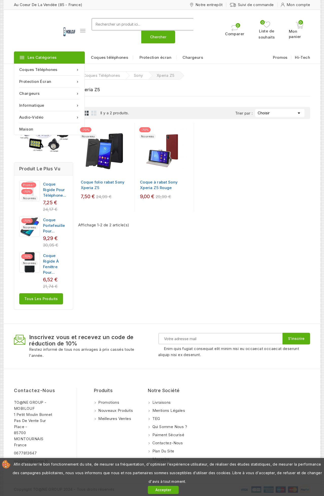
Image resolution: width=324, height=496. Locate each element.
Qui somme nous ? (169, 426)
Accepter (163, 490)
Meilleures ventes (114, 418)
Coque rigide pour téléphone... (54, 190)
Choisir (280, 113)
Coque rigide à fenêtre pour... (51, 264)
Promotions (108, 402)
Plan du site (162, 451)
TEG (155, 418)
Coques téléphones (49, 69)
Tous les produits (41, 299)
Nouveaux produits (115, 410)
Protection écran (49, 81)
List (93, 113)
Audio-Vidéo (49, 117)
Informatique (49, 105)
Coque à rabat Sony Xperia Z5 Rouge (159, 185)
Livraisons (161, 402)
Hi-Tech (302, 57)
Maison (26, 129)
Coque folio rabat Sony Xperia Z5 (103, 185)
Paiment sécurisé (167, 434)
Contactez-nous (34, 390)
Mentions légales (168, 410)
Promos (280, 57)
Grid (86, 113)
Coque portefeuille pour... (54, 225)
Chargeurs (49, 93)
